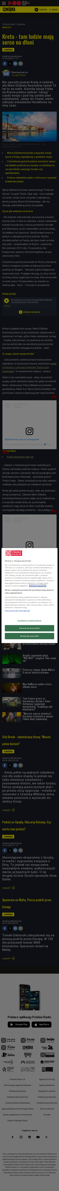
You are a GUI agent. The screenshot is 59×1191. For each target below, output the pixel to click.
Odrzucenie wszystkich (29, 628)
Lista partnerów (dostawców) (17, 610)
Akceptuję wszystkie (29, 636)
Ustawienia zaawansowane (29, 620)
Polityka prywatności (37, 585)
